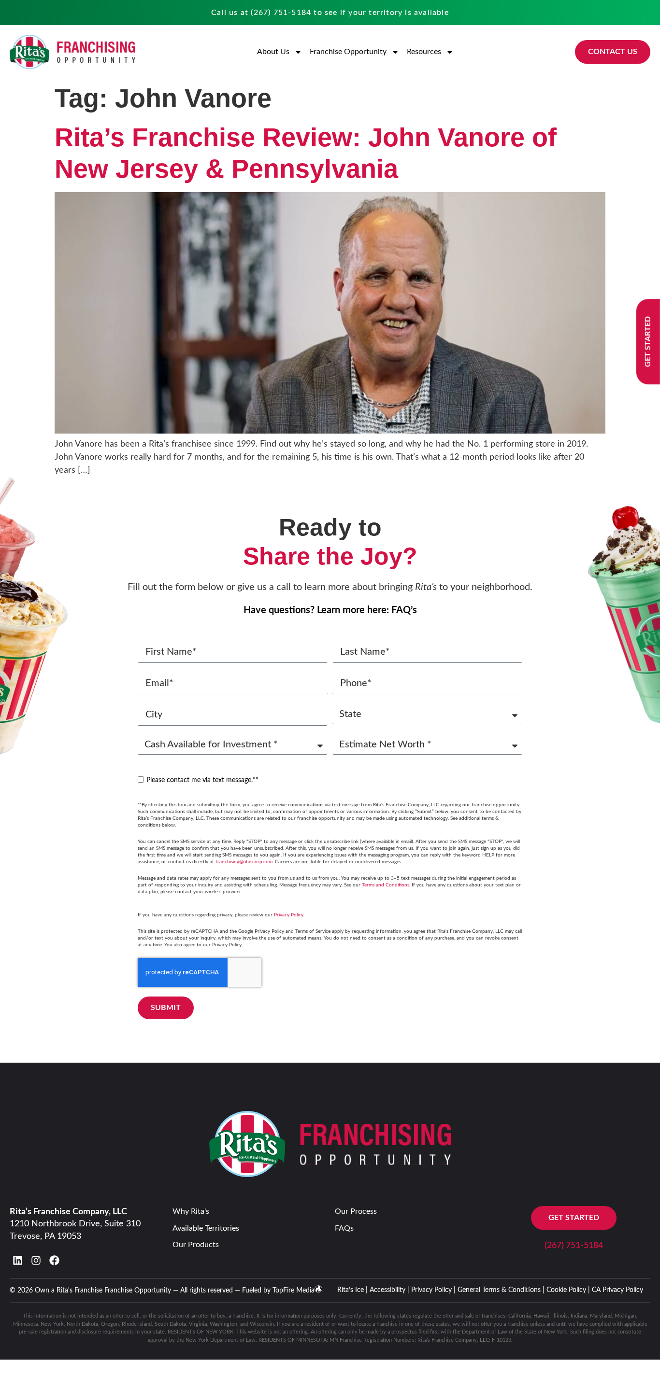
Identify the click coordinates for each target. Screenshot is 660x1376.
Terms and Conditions (385, 885)
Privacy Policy (288, 915)
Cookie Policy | (568, 1290)
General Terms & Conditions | (501, 1290)
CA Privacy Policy (617, 1290)
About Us (273, 52)
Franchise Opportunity (348, 52)
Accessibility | (389, 1290)
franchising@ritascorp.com (244, 861)
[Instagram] (36, 1260)
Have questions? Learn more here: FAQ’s (330, 610)
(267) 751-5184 (281, 12)
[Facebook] (54, 1260)
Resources (424, 52)
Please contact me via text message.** (202, 780)
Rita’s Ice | (352, 1290)
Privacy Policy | (433, 1290)
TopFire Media (294, 1290)
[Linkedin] (18, 1260)
